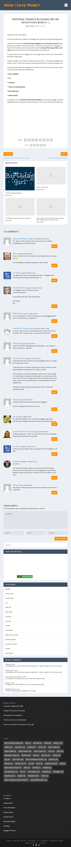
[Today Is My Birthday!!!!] (20, 178)
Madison (8, 689)
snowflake (10, 776)
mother (36, 768)
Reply (54, 246)
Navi (15, 399)
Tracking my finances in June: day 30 (18, 218)
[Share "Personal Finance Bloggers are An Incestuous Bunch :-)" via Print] (51, 140)
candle (8, 747)
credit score (40, 751)
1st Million (7, 798)
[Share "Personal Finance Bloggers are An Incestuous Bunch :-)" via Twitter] (29, 140)
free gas (46, 755)
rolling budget (11, 772)
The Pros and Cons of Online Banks (15, 720)
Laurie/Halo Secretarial (22, 431)
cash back (20, 747)
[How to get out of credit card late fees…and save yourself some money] (51, 207)
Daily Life (16, 841)
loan (62, 763)
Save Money (9, 653)
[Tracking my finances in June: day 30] (20, 207)
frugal (56, 755)
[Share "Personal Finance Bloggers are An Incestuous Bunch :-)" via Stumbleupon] (44, 140)
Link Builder (9, 630)
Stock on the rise (42, 187)
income (8, 763)
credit (42, 747)
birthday (37, 743)
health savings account (36, 759)
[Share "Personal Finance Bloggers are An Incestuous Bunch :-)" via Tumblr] (33, 140)
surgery (21, 776)
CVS (6, 603)
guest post (17, 759)
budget (7, 589)
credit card (53, 747)
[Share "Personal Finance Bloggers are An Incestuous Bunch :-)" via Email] (47, 140)
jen (14, 416)
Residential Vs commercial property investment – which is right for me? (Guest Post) (34, 666)
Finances (8, 621)
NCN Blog (7, 826)
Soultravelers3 (18, 358)
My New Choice (8, 817)
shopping (46, 772)
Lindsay (16, 461)
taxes (44, 776)
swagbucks (33, 776)
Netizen (16, 343)
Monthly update (10, 639)
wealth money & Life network (16, 780)
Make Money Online (31, 843)
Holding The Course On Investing (14, 711)
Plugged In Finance (10, 830)
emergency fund (12, 755)
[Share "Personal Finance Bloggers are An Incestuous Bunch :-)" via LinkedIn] (40, 140)
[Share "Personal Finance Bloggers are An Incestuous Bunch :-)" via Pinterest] (36, 140)
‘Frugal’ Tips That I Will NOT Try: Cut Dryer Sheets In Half (25, 684)
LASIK (39, 763)
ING (31, 763)
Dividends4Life (19, 288)
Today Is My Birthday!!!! (13, 193)
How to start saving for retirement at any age (19, 724)
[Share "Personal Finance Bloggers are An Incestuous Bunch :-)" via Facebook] (25, 140)
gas (7, 759)
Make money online (11, 635)
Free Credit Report (9, 808)
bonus (47, 743)
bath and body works (14, 743)
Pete (15, 253)
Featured (8, 616)
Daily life (8, 607)
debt (60, 751)
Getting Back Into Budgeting (13, 715)
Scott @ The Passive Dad (23, 328)
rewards (47, 768)
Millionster (17, 313)
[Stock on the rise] (51, 175)
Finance (7, 670)
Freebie (7, 626)
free (36, 755)
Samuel (16, 485)
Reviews (61, 841)
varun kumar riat (10, 677)
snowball (58, 772)
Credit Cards (9, 594)
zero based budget (39, 780)
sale (22, 772)
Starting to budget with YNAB (13, 706)
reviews (7, 648)
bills (28, 743)
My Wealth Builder (9, 821)
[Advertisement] (35, 116)
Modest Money (8, 812)
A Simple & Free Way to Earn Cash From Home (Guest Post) (26, 678)
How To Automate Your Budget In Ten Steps (21, 691)
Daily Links (8, 612)
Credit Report (9, 598)
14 (36, 26)
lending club (51, 763)
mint (27, 768)
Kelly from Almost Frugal (23, 238)
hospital (53, 759)
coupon (31, 747)
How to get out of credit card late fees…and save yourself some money (50, 219)
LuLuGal (16, 273)
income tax (20, 763)
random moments (11, 644)
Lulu (6, 664)
